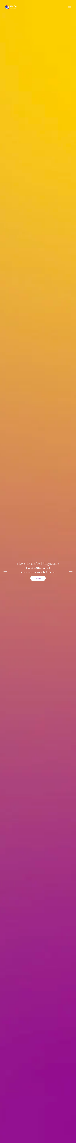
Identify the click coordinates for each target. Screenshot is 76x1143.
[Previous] (5, 571)
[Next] (71, 571)
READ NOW (38, 578)
